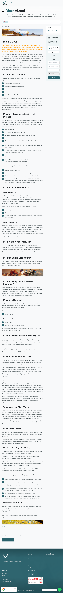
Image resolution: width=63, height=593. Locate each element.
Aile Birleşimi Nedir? (32, 560)
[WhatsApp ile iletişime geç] (60, 590)
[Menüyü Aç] (60, 3)
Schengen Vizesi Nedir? (33, 567)
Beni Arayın (54, 77)
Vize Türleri (30, 556)
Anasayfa (4, 26)
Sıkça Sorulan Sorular (6, 581)
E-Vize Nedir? (30, 558)
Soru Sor (9, 539)
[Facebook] (32, 574)
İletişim (3, 526)
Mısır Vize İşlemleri (53, 30)
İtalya (47, 564)
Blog (3, 577)
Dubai (47, 567)
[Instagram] (29, 574)
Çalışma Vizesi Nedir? (32, 562)
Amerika (47, 558)
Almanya (47, 560)
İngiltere (47, 556)
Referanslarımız (5, 579)
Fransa (47, 562)
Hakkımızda (4, 573)
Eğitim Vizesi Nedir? (32, 564)
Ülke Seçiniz (15, 2)
